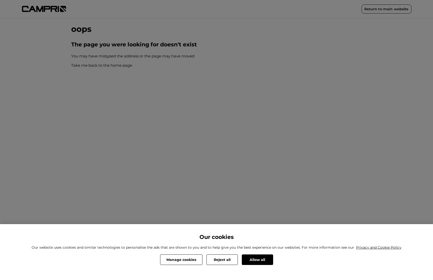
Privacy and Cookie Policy (378, 247)
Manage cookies (181, 259)
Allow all (257, 259)
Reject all (222, 259)
